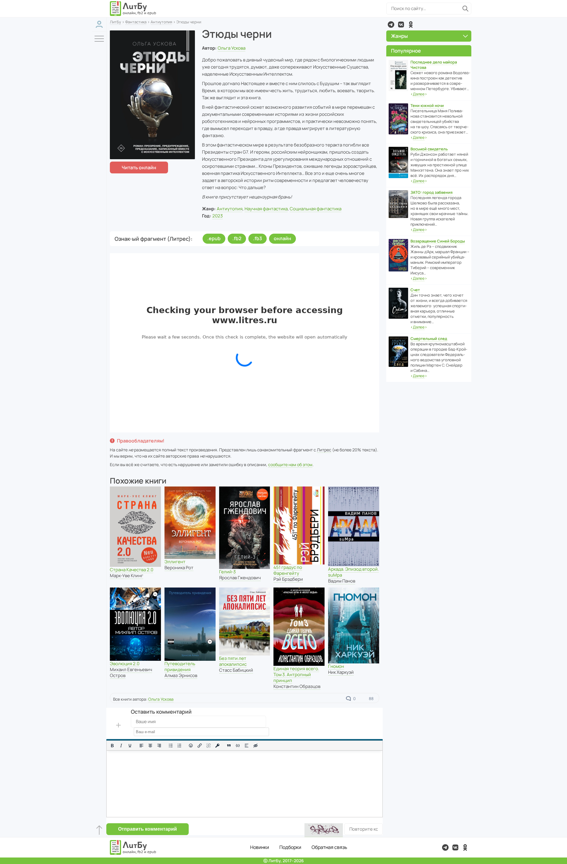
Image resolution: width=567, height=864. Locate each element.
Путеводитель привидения (179, 666)
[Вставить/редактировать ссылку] (199, 745)
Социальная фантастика (315, 209)
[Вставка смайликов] (191, 745)
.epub (214, 238)
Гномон (336, 666)
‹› (418, 94)
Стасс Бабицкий (236, 670)
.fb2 (236, 238)
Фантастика (135, 22)
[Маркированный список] (170, 745)
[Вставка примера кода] (237, 745)
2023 (217, 216)
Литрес (324, 450)
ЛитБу (115, 22)
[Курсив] (121, 745)
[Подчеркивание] (130, 745)
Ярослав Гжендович (240, 578)
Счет (415, 289)
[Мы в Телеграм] (391, 24)
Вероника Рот (178, 567)
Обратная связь (329, 847)
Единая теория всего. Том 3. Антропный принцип (296, 675)
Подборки (290, 847)
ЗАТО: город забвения (431, 192)
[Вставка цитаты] (228, 745)
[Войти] (99, 24)
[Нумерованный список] (179, 745)
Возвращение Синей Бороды (437, 241)
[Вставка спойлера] (246, 745)
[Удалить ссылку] (208, 745)
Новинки (259, 847)
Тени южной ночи (427, 105)
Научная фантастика (266, 209)
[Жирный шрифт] (112, 745)
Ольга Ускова (231, 48)
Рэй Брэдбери (288, 579)
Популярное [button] (406, 50)
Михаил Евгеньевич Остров (131, 672)
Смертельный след (428, 338)
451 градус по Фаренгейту (287, 570)
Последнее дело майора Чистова (433, 64)
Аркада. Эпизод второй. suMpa (353, 572)
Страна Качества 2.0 (131, 570)
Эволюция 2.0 (124, 663)
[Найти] (465, 8)
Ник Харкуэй (341, 672)
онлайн (282, 238)
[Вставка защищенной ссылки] (217, 745)
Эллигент (174, 562)
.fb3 (257, 238)
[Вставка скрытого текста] (255, 745)
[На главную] (133, 8)
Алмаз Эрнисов (180, 675)
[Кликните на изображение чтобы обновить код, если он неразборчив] (323, 830)
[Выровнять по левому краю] (141, 745)
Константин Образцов (296, 686)
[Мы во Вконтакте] (401, 24)
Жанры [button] (399, 35)
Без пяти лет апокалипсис (233, 661)
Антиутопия (161, 22)
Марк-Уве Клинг (126, 575)
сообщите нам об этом (290, 464)
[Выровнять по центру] (150, 745)
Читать (139, 167)
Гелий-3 (227, 572)
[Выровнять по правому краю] (159, 745)
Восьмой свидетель (429, 149)
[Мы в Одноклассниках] (411, 24)
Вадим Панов (341, 581)
